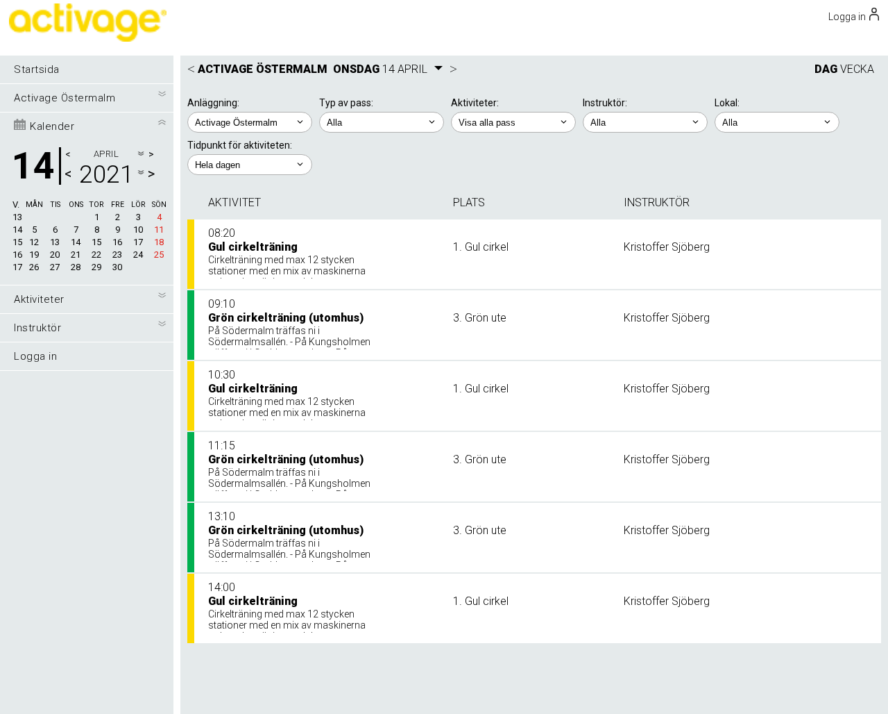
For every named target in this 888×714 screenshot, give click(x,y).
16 (17, 254)
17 (17, 267)
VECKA (857, 69)
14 (17, 229)
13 (17, 217)
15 (17, 242)
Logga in (35, 356)
